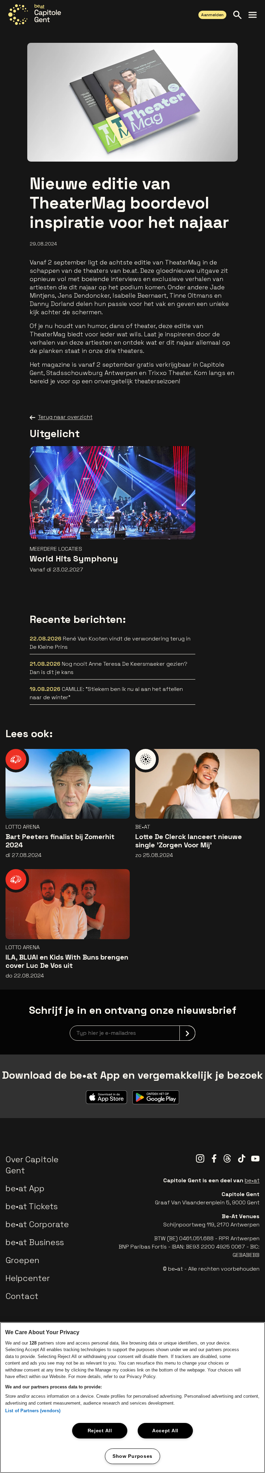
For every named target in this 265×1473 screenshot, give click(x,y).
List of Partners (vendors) (32, 1410)
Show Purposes (132, 1456)
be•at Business (35, 1242)
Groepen (22, 1260)
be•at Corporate (37, 1224)
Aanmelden (212, 15)
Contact (22, 1296)
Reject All (100, 1430)
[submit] (187, 1033)
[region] (132, 1397)
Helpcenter (28, 1278)
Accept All (165, 1430)
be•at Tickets (32, 1206)
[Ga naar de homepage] (34, 14)
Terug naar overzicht (65, 417)
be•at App (25, 1188)
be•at (252, 1180)
